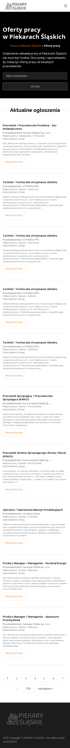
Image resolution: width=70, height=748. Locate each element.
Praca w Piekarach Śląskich (25, 45)
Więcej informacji (14, 161)
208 (28, 688)
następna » (45, 688)
